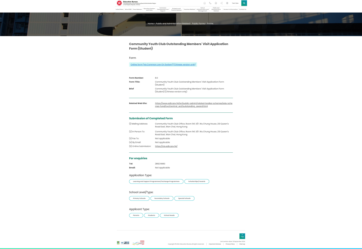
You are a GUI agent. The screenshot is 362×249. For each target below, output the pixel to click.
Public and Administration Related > (173, 23)
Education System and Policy (149, 9)
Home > (151, 23)
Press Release (137, 9)
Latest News (119, 9)
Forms (210, 23)
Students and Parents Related (176, 9)
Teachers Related (189, 9)
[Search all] (244, 3)
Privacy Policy (230, 244)
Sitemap (242, 244)
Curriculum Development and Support (163, 9)
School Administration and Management (203, 9)
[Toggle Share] (221, 3)
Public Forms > (199, 23)
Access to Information (231, 9)
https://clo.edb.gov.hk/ (166, 146)
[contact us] (210, 3)
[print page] (216, 3)
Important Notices (215, 244)
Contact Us (242, 9)
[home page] (204, 3)
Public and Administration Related (216, 9)
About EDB (128, 9)
